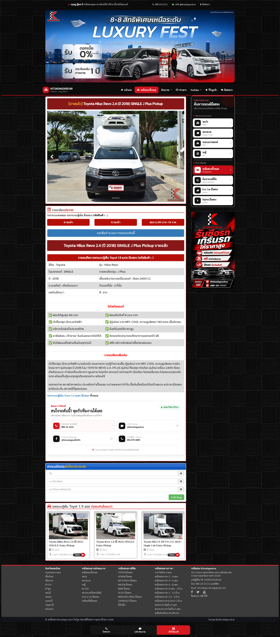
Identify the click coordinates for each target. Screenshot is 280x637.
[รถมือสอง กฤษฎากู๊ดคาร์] (140, 46)
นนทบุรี (48, 600)
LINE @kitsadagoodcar (185, 4)
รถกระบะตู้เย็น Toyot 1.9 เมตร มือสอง (68, 395)
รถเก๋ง (84, 576)
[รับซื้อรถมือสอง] (213, 250)
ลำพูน (48, 588)
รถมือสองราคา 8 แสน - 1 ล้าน (168, 588)
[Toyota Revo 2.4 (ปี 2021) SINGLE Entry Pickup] (115, 526)
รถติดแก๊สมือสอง (89, 600)
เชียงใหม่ (49, 576)
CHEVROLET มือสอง (127, 600)
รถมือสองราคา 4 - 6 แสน (166, 580)
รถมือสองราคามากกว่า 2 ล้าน (168, 600)
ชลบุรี (48, 592)
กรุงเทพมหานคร (53, 572)
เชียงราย (49, 580)
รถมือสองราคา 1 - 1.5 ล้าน (167, 592)
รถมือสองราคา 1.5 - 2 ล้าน (167, 596)
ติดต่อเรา (206, 4)
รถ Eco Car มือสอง (90, 596)
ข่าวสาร (183, 89)
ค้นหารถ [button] (165, 89)
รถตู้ (84, 584)
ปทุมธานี (49, 604)
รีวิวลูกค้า (213, 89)
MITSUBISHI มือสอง (127, 580)
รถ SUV (85, 588)
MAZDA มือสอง (125, 584)
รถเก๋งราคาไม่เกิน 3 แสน (166, 604)
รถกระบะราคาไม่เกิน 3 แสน (168, 608)
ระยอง (48, 596)
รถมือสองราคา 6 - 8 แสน (166, 584)
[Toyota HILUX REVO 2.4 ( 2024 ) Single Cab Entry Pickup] (163, 526)
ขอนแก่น (49, 608)
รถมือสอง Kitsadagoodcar (203, 568)
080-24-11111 (161, 4)
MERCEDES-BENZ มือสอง (130, 596)
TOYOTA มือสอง (125, 572)
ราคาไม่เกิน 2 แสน (163, 572)
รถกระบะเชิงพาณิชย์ (91, 592)
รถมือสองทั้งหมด (148, 89)
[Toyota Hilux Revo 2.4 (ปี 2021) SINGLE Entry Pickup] (68, 526)
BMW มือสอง (124, 588)
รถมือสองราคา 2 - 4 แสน (166, 576)
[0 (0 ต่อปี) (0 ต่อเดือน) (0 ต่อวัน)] (49, 210)
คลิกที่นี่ (203, 595)
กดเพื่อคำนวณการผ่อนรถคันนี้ (116, 233)
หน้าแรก (128, 89)
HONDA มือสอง (125, 576)
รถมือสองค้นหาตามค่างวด (167, 612)
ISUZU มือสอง (124, 592)
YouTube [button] (194, 89)
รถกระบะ (86, 580)
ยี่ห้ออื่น (121, 604)
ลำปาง (48, 584)
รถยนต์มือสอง (86, 619)
